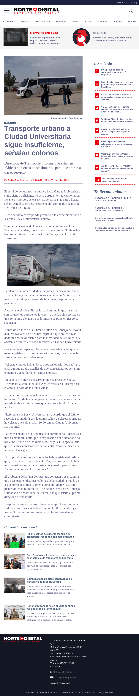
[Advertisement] (114, 258)
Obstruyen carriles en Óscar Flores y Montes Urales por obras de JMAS (117, 156)
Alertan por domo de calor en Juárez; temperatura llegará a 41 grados (116, 131)
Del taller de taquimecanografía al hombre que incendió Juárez (115, 219)
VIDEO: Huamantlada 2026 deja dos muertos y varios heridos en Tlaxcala (116, 97)
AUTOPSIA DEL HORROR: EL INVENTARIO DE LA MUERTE (109, 209)
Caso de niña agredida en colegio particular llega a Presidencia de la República (117, 84)
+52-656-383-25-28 (62, 672)
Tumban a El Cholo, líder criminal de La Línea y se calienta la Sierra (117, 120)
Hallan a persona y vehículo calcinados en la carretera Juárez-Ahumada (117, 144)
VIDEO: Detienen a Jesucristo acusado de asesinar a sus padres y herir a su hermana (117, 109)
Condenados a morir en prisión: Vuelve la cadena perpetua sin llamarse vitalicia (114, 229)
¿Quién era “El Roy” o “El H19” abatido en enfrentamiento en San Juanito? (117, 168)
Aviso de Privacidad (60, 683)
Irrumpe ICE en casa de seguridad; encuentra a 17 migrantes (113, 72)
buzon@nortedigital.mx (64, 677)
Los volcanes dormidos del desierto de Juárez (114, 179)
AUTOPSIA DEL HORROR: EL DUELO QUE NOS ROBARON (113, 199)
